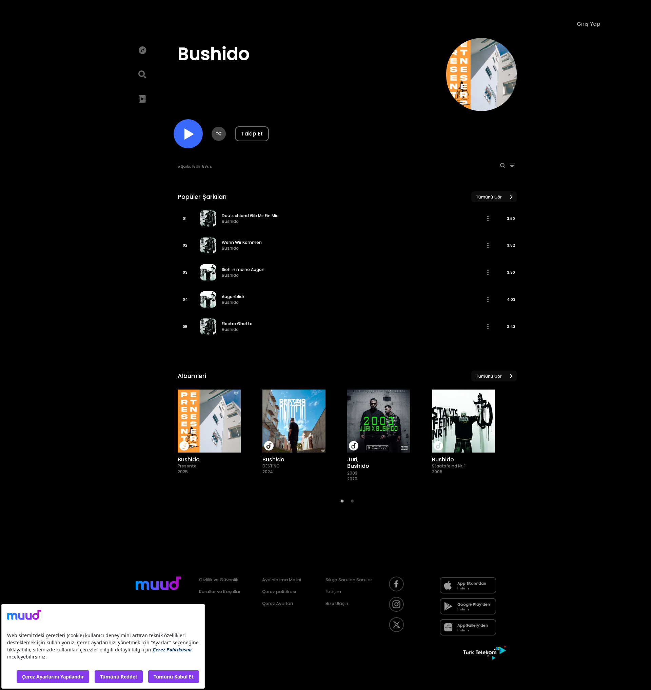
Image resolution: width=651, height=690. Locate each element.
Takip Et (252, 134)
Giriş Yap (588, 23)
